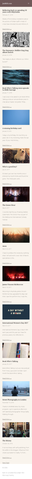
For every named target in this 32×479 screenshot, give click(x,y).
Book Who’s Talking (10, 361)
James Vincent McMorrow (12, 284)
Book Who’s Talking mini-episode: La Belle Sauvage (15, 89)
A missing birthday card (11, 128)
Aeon (4, 246)
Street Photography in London (14, 400)
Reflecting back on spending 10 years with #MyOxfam (14, 11)
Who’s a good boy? (9, 167)
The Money (6, 440)
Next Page (5, 463)
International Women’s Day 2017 (15, 323)
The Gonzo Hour (8, 205)
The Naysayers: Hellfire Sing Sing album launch (15, 51)
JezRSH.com (7, 3)
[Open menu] (29, 3)
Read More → (6, 29)
